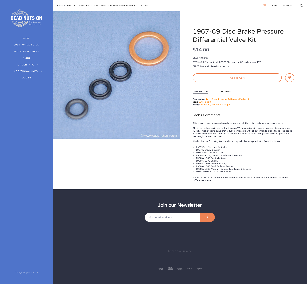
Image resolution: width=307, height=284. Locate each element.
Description (200, 92)
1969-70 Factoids (26, 45)
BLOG (26, 58)
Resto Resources (26, 51)
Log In (26, 78)
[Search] (301, 6)
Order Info (26, 64)
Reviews (226, 92)
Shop (26, 38)
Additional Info (26, 71)
